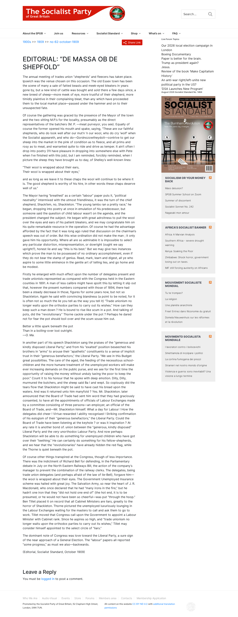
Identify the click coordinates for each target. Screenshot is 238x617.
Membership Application (151, 598)
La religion (171, 299)
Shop (134, 33)
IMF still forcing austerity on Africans (186, 267)
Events (66, 598)
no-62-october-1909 (64, 42)
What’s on (155, 33)
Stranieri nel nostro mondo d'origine (186, 365)
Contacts (126, 598)
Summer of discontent (178, 200)
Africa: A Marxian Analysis (180, 234)
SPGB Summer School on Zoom (183, 194)
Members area (107, 598)
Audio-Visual (49, 598)
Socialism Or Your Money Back (185, 179)
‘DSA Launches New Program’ (182, 89)
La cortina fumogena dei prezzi (183, 359)
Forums (90, 598)
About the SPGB (33, 33)
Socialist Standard (108, 33)
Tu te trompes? (174, 292)
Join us (58, 33)
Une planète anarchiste (178, 305)
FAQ (175, 33)
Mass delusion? (174, 188)
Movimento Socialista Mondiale (183, 338)
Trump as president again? (180, 63)
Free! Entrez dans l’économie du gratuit (188, 311)
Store (77, 598)
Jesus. (165, 67)
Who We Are (30, 598)
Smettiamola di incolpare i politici (184, 353)
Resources (78, 33)
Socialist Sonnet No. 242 (179, 206)
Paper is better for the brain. (181, 58)
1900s (27, 42)
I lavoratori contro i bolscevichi (182, 346)
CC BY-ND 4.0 (140, 604)
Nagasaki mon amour (177, 212)
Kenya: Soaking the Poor (179, 251)
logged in (47, 579)
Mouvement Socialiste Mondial (183, 284)
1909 (40, 42)
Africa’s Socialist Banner (185, 227)
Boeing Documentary (176, 54)
